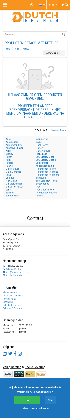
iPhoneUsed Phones (46, 192)
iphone (39, 195)
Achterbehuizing (14, 145)
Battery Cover (43, 151)
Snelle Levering (35, 367)
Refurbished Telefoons (47, 175)
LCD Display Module (46, 160)
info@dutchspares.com (17, 272)
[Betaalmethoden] (19, 374)
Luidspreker (42, 163)
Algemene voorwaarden (14, 295)
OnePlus (10, 178)
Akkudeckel (42, 139)
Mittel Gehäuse (13, 172)
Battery (39, 148)
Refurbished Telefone (47, 172)
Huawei (9, 166)
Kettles (26, 48)
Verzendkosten (59, 130)
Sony (8, 189)
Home (7, 48)
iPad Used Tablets (45, 189)
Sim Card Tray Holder (47, 180)
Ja (27, 400)
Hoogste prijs (51, 53)
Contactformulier (14, 275)
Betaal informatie (11, 305)
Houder (9, 163)
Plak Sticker (12, 180)
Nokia (8, 175)
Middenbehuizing (45, 166)
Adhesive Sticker (14, 148)
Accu (8, 139)
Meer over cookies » (35, 408)
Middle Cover (12, 169)
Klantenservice (10, 292)
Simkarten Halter (14, 186)
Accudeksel (12, 142)
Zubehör (10, 192)
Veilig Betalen (12, 367)
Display (9, 154)
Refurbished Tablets (46, 169)
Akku (8, 151)
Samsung (41, 178)
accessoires (12, 195)
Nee (50, 400)
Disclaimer (8, 302)
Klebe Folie (41, 154)
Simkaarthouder (14, 183)
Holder (9, 160)
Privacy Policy (9, 299)
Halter (9, 157)
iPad (38, 186)
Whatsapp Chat (13, 269)
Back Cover (42, 145)
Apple (39, 142)
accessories (42, 183)
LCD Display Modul (45, 157)
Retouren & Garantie (12, 308)
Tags (16, 48)
